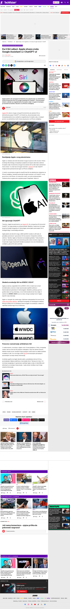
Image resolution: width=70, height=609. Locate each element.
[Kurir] (8, 2)
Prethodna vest (8, 401)
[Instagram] (53, 65)
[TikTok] (62, 65)
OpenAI (24, 224)
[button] (42, 56)
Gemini (30, 166)
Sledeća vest (40, 401)
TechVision (10, 41)
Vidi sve (59, 300)
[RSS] (65, 65)
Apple (3, 113)
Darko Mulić (8, 55)
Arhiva (38, 601)
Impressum (25, 601)
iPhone (8, 412)
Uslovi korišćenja (53, 601)
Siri (24, 353)
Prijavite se (22, 591)
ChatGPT (25, 412)
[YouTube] (59, 65)
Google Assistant (16, 412)
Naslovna (4, 41)
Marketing (15, 601)
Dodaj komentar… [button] (10, 531)
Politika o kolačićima (32, 601)
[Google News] (68, 65)
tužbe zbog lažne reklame (9, 301)
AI (14, 41)
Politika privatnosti (45, 601)
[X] (56, 65)
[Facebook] (50, 65)
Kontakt (20, 601)
